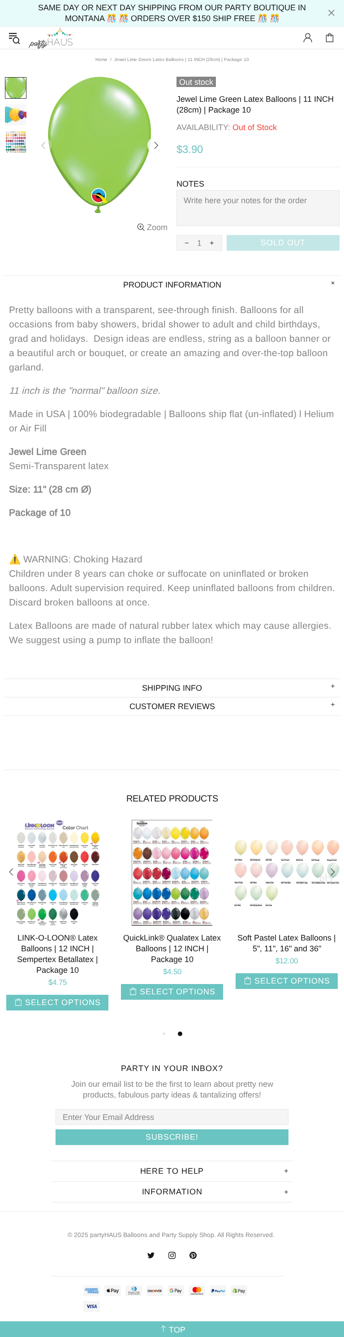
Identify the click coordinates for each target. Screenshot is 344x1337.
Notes (190, 183)
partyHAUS (51, 38)
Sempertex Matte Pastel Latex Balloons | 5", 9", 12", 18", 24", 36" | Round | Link (125, 948)
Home (101, 59)
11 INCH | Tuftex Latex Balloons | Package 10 (239, 943)
